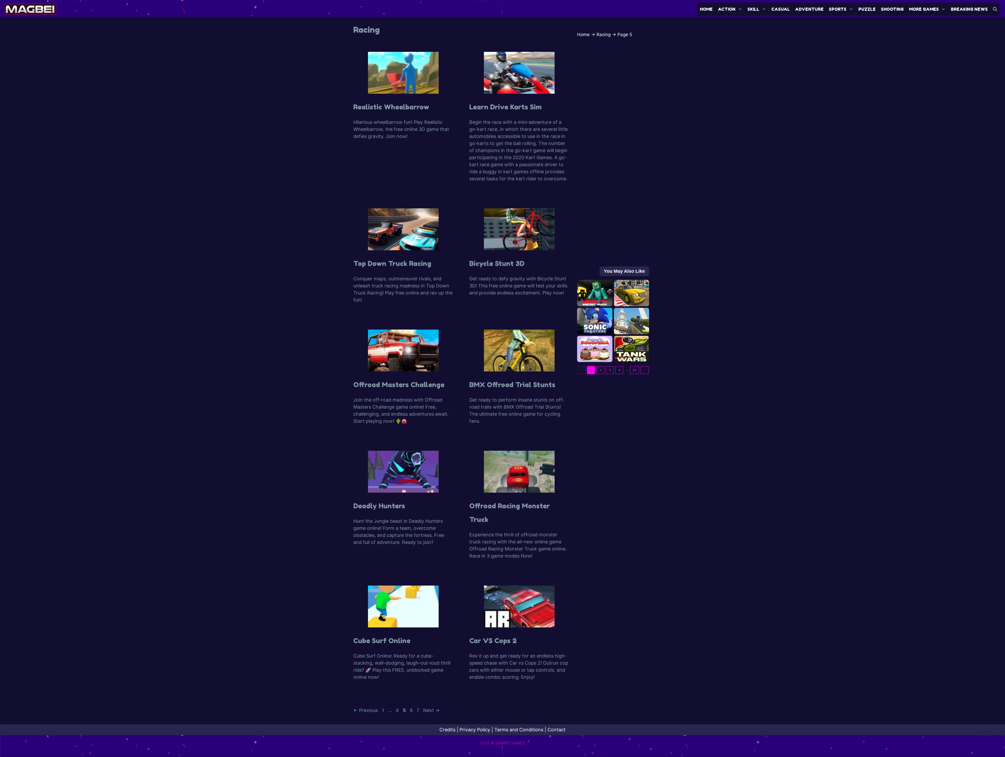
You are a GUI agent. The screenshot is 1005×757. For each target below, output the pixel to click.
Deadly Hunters (379, 506)
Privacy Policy (475, 729)
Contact (557, 729)
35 (634, 370)
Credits (447, 729)
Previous (365, 710)
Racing (603, 34)
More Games (924, 9)
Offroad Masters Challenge (398, 385)
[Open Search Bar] (995, 9)
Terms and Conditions (518, 729)
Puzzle (867, 9)
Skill (753, 9)
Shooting (892, 9)
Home (706, 9)
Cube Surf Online (381, 641)
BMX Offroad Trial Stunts (512, 385)
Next (431, 710)
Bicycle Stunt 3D (496, 263)
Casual (780, 9)
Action (726, 9)
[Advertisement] (613, 163)
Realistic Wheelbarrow (391, 107)
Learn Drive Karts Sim (505, 107)
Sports (837, 9)
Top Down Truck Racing (392, 263)
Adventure (809, 9)
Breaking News (969, 9)
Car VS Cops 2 (493, 641)
